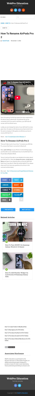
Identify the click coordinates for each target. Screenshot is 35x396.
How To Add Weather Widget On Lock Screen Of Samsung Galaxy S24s (16, 275)
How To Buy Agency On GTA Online (14, 329)
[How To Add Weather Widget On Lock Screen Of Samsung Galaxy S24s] (17, 261)
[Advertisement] (17, 61)
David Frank (5, 40)
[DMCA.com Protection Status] (10, 348)
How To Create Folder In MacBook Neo (16, 326)
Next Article (26, 209)
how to (4, 28)
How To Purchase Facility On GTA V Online (16, 332)
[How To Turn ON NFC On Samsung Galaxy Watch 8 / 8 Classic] (17, 232)
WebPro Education (17, 3)
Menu (4, 17)
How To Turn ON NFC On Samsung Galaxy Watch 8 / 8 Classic (17, 246)
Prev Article (8, 209)
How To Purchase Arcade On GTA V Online (16, 336)
